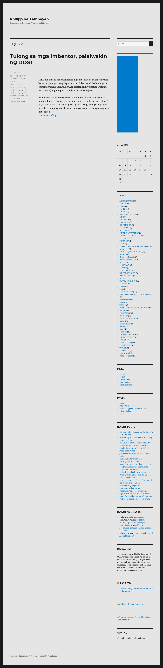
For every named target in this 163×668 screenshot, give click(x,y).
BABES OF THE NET (127, 214)
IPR (27, 95)
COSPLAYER (124, 228)
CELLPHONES (125, 225)
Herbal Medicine (126, 260)
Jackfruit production (137, 517)
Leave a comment (17, 102)
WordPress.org (125, 385)
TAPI (18, 98)
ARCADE (122, 212)
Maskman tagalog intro (129, 486)
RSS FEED (125, 583)
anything (123, 209)
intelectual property (18, 87)
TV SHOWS (124, 353)
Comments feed (126, 382)
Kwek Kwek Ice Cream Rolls (130, 459)
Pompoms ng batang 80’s (130, 488)
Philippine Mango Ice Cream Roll (133, 491)
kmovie (122, 286)
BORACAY (125, 265)
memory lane (125, 300)
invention (13, 95)
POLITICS (123, 316)
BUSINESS (123, 220)
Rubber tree (140, 525)
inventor (21, 95)
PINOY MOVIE (125, 313)
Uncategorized (125, 356)
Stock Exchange (126, 343)
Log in (122, 377)
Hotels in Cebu (127, 270)
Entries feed (124, 379)
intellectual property (18, 93)
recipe (122, 321)
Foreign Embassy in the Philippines (134, 246)
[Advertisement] (128, 94)
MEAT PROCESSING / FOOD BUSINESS (135, 294)
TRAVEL (122, 348)
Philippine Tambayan (29, 19)
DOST (12, 85)
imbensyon (20, 85)
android (122, 204)
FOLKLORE (124, 241)
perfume (123, 310)
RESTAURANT (125, 324)
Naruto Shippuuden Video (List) (132, 408)
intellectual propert (18, 90)
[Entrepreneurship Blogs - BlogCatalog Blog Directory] (135, 618)
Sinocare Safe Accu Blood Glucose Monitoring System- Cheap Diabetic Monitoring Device (134, 448)
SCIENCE (13, 81)
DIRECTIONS (124, 230)
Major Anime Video (127, 406)
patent (12, 98)
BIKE (121, 217)
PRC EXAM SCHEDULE (128, 318)
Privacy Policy (125, 411)
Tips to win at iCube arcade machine (134, 494)
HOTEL (122, 262)
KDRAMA (123, 284)
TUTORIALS (124, 351)
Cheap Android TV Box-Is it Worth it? (134, 443)
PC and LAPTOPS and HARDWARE (133, 308)
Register (123, 374)
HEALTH (123, 254)
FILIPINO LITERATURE (129, 233)
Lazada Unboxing (126, 292)
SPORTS (122, 340)
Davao (124, 268)
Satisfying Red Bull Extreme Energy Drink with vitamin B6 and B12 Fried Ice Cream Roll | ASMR (135, 475)
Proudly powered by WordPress (43, 656)
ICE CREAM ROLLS (127, 273)
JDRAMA (122, 278)
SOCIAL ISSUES (125, 337)
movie (122, 302)
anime (122, 206)
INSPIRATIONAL (126, 276)
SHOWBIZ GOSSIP (126, 334)
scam (121, 329)
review (122, 326)
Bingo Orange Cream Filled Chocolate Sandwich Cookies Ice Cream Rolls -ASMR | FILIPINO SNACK (135, 467)
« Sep (119, 183)
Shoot (121, 414)
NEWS (121, 305)
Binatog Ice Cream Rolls (129, 462)
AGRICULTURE (125, 201)
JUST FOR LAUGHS (127, 281)
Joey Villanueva (125, 525)
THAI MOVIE (124, 345)
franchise (123, 249)
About (121, 403)
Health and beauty (127, 257)
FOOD (121, 244)
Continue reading (47, 115)
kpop (121, 289)
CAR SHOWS (124, 222)
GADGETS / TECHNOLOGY (130, 252)
